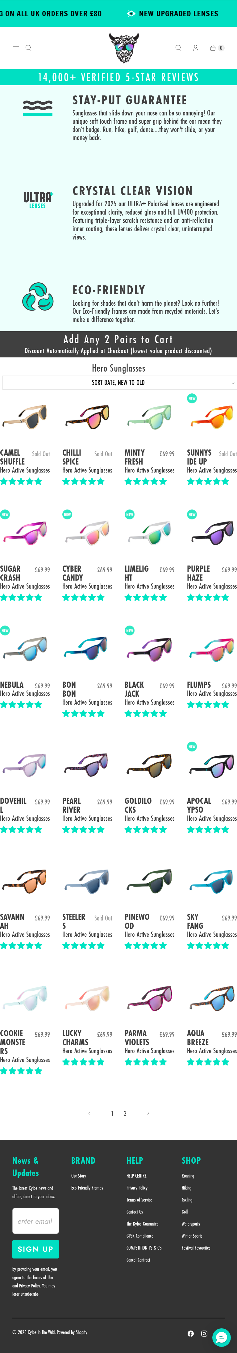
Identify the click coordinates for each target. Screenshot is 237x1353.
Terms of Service (139, 1199)
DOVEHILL (13, 805)
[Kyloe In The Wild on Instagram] (204, 1333)
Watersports (191, 1223)
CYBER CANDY (72, 573)
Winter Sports (192, 1235)
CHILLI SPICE (71, 457)
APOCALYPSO (199, 805)
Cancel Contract (138, 1259)
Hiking (186, 1187)
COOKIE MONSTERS (12, 1042)
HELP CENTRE (137, 1175)
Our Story (78, 1175)
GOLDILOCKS (138, 805)
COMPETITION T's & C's (144, 1247)
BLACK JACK (134, 689)
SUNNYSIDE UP (199, 457)
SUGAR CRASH (10, 573)
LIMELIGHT (137, 573)
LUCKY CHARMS (75, 1038)
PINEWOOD (137, 921)
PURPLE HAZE (198, 573)
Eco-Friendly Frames (87, 1187)
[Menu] (16, 48)
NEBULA (11, 685)
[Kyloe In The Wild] (124, 48)
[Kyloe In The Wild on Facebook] (191, 1333)
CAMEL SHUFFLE (12, 457)
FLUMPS (199, 685)
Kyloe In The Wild (41, 1332)
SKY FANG (195, 921)
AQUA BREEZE (198, 1038)
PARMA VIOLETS (137, 1038)
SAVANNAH (12, 921)
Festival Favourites (196, 1247)
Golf (185, 1211)
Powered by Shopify (72, 1332)
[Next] (148, 1113)
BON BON (69, 689)
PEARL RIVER (71, 805)
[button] (22, 481)
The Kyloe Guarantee (143, 1223)
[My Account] (195, 48)
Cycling (187, 1199)
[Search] (28, 48)
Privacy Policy (137, 1187)
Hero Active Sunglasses (25, 470)
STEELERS (73, 921)
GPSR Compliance (140, 1235)
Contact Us (135, 1211)
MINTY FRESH (135, 457)
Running (188, 1175)
